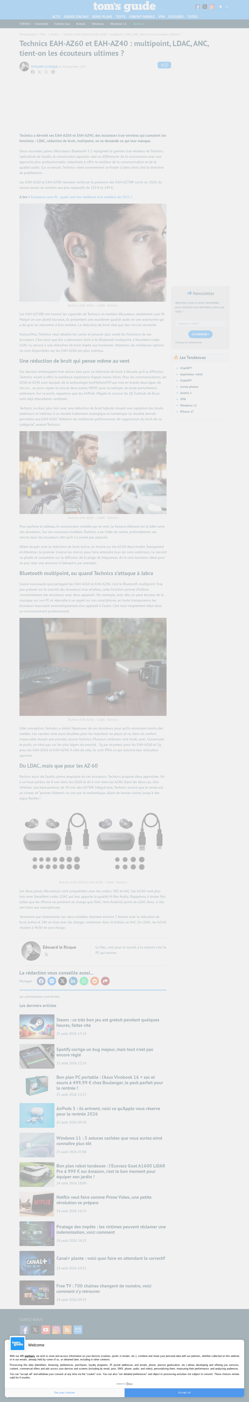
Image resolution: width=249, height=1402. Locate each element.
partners (30, 1356)
